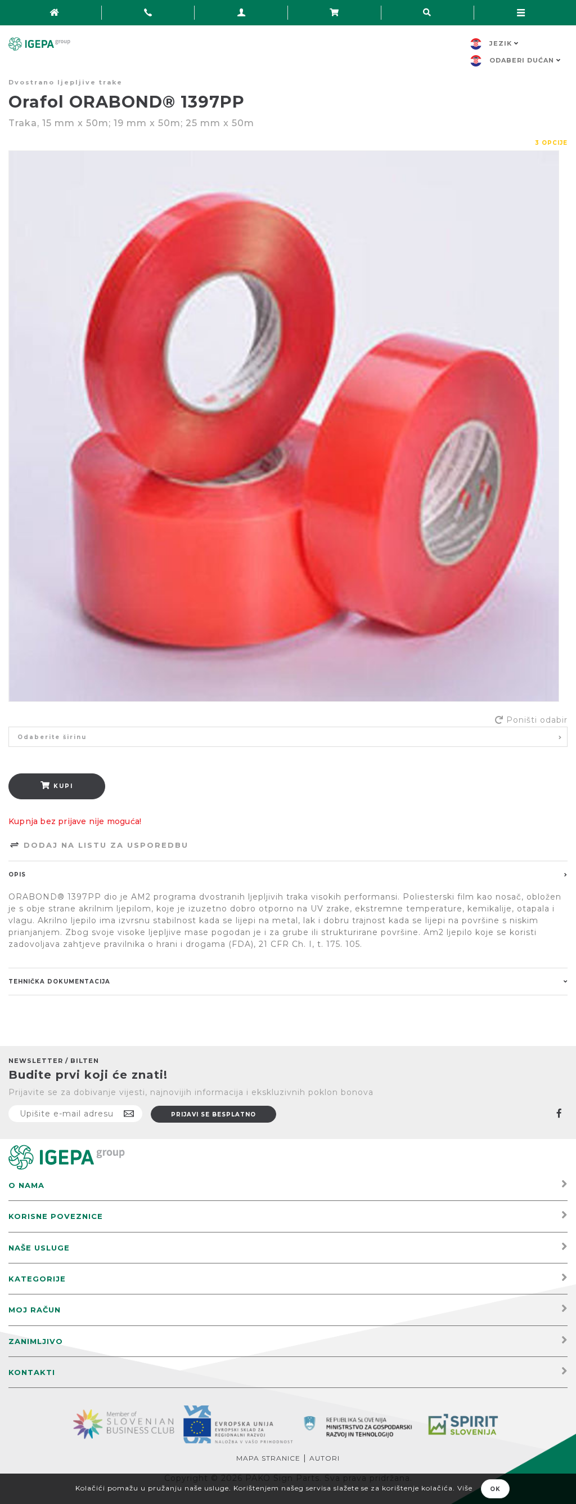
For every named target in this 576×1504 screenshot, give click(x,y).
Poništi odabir (537, 720)
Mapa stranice (268, 1458)
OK (495, 1489)
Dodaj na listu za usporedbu (104, 844)
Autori (324, 1458)
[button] (288, 737)
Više (464, 1488)
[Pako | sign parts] (66, 1156)
